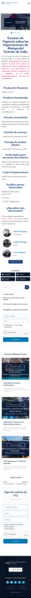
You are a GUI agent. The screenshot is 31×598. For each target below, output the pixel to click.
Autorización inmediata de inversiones (15, 304)
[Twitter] (15, 582)
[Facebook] (19, 582)
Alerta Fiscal (8, 327)
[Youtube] (11, 582)
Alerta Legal (18, 325)
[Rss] (23, 582)
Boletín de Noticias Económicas (14, 524)
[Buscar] (27, 287)
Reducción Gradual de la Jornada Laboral (14, 299)
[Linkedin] (7, 582)
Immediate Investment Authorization (12, 384)
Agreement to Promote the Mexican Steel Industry (14, 423)
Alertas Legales (9, 526)
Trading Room (8, 325)
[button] (28, 3)
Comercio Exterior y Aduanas (10, 219)
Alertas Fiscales (9, 529)
